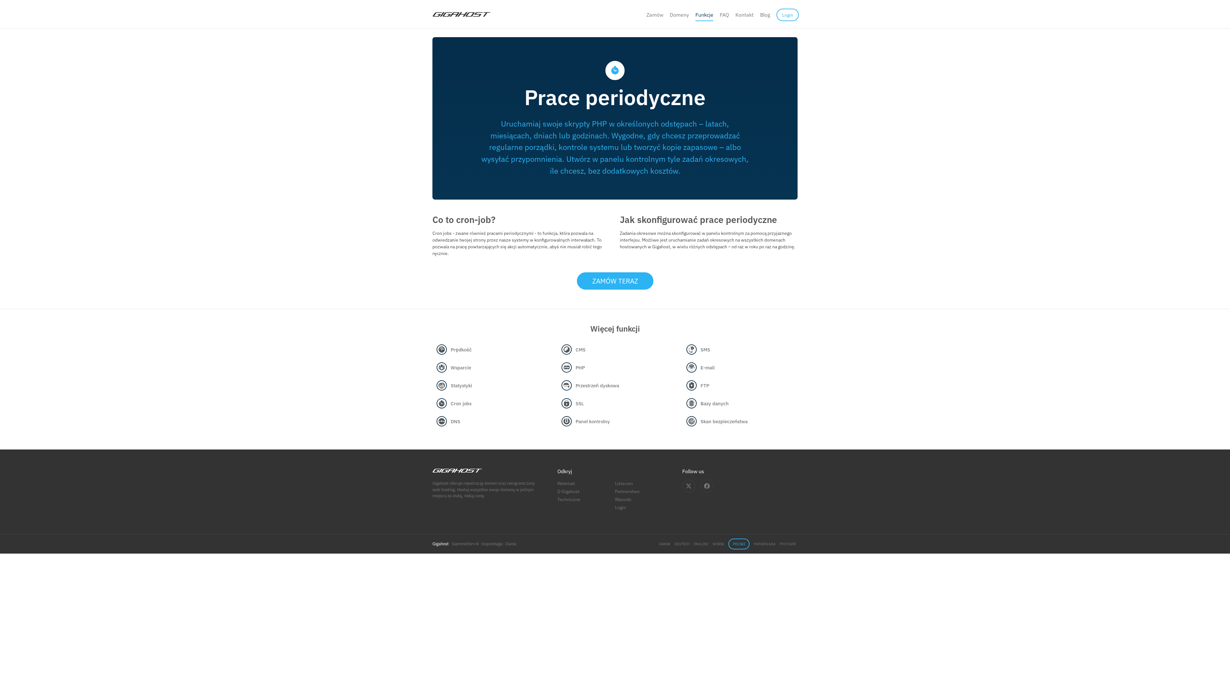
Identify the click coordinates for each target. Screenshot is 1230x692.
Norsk (718, 544)
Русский (788, 544)
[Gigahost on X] (688, 486)
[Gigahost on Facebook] (707, 486)
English (701, 544)
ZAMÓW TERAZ (615, 280)
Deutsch (682, 544)
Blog (765, 15)
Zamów (654, 15)
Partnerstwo (627, 491)
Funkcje (704, 15)
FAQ (724, 15)
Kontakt (744, 15)
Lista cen (624, 483)
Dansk (664, 544)
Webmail (566, 483)
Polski (739, 544)
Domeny (679, 15)
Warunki (623, 499)
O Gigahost (568, 491)
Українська (764, 544)
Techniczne (568, 499)
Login (620, 507)
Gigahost (440, 544)
